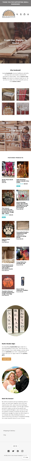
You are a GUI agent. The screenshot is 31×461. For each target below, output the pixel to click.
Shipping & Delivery (9, 430)
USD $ (15, 446)
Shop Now (6, 359)
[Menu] (28, 14)
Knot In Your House (12, 455)
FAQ (4, 435)
